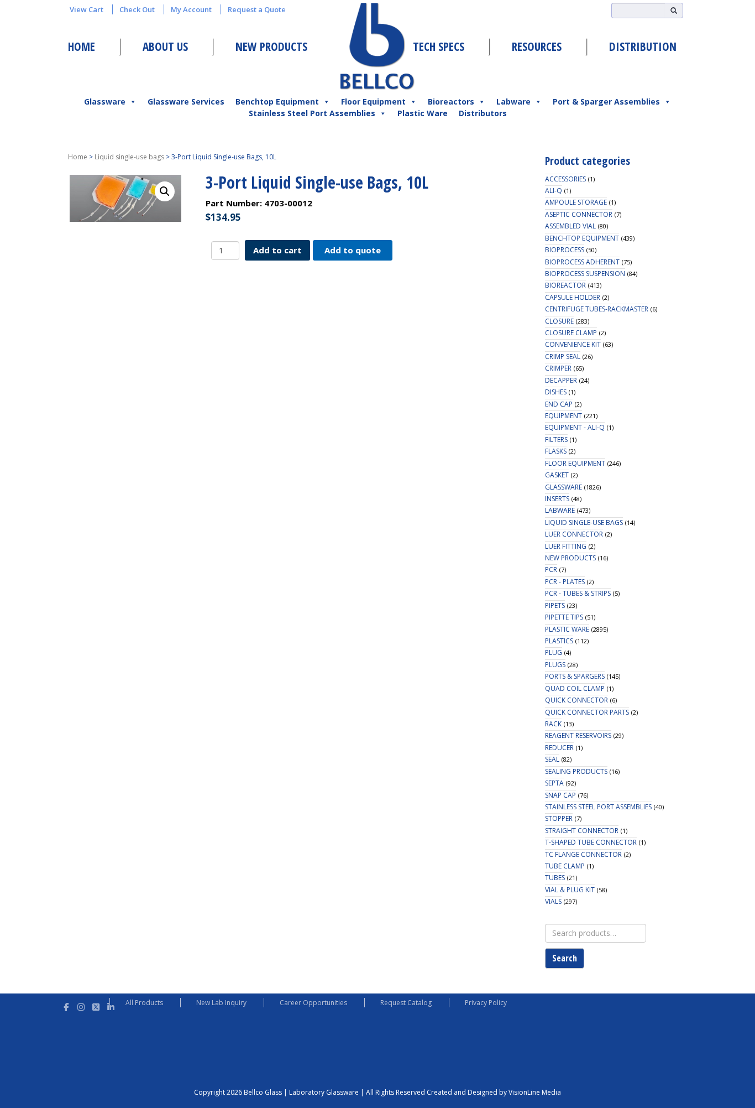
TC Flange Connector (583, 854)
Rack (553, 724)
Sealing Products (576, 771)
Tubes (555, 877)
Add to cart (277, 250)
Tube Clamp (565, 866)
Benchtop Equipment (277, 101)
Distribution (643, 46)
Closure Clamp (571, 332)
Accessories (565, 179)
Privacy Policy (486, 1002)
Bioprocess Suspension (585, 273)
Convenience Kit (573, 344)
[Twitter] (96, 1005)
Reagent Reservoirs (578, 735)
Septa (554, 783)
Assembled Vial (570, 226)
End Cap (559, 404)
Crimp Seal (562, 356)
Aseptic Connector (578, 214)
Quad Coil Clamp (575, 688)
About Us (165, 46)
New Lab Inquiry (221, 1002)
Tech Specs (438, 46)
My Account (191, 9)
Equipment (563, 415)
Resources (537, 46)
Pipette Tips (564, 617)
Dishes (556, 392)
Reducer (559, 747)
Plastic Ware (422, 113)
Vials (553, 901)
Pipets (555, 605)
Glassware (104, 101)
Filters (556, 439)
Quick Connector (576, 700)
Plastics (559, 641)
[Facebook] (66, 1005)
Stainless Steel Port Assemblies (312, 113)
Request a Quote (257, 9)
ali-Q (553, 190)
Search (564, 958)
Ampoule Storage (576, 202)
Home (81, 46)
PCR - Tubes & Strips (578, 593)
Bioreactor (565, 285)
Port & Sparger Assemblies (606, 101)
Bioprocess (564, 249)
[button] (165, 191)
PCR (551, 569)
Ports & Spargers (575, 676)
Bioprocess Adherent (582, 262)
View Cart (86, 9)
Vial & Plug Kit (570, 889)
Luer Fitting (565, 546)
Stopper (559, 818)
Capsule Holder (572, 297)
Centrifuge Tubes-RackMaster (596, 309)
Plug (553, 652)
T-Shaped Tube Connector (591, 842)
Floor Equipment (373, 101)
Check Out (137, 9)
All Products (144, 1002)
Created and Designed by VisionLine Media (494, 1092)
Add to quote (352, 250)
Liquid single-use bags (129, 157)
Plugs (555, 664)
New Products (271, 46)
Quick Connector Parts (587, 712)
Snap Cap (560, 795)
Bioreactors (451, 101)
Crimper (558, 368)
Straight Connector (581, 830)
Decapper (561, 380)
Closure (559, 321)
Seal (552, 759)
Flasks (556, 451)
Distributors (483, 113)
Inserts (557, 498)
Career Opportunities (313, 1002)
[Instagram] (81, 1005)
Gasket (557, 475)
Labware (513, 101)
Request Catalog (406, 1002)
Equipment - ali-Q (575, 427)
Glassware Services (186, 101)
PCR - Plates (565, 581)
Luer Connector (574, 534)
